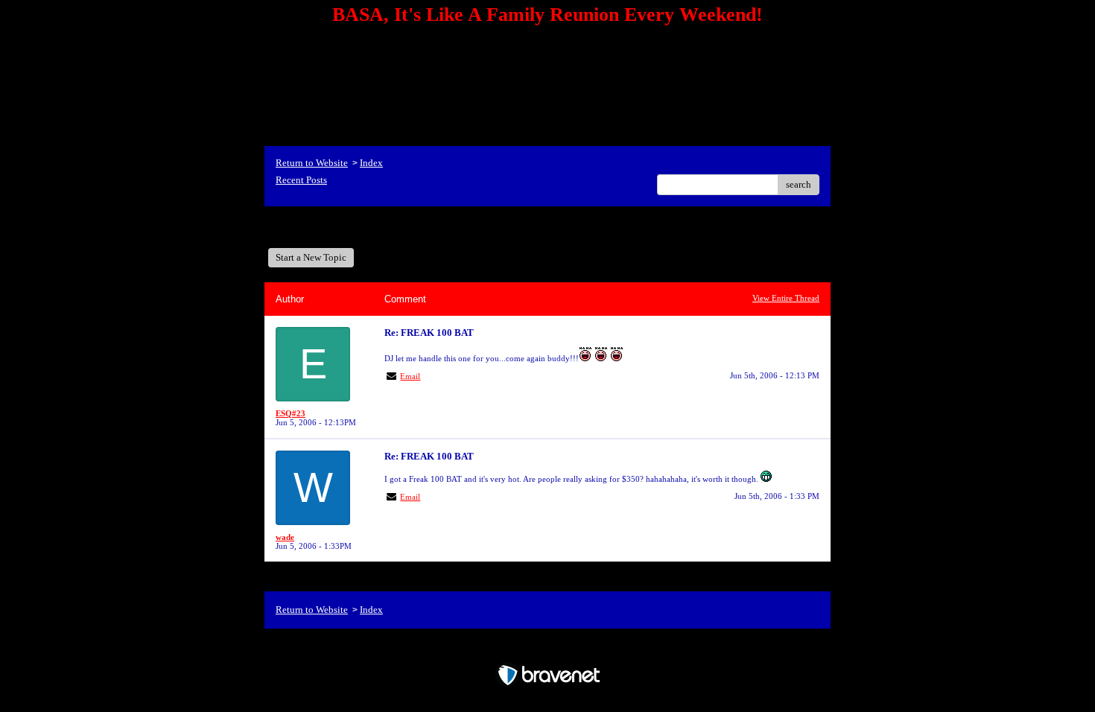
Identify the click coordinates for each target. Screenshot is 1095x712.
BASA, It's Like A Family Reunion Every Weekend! (390, 226)
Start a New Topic (311, 257)
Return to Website (312, 162)
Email (410, 376)
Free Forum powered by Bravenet (548, 649)
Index (371, 162)
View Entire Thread (785, 297)
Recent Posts (301, 179)
